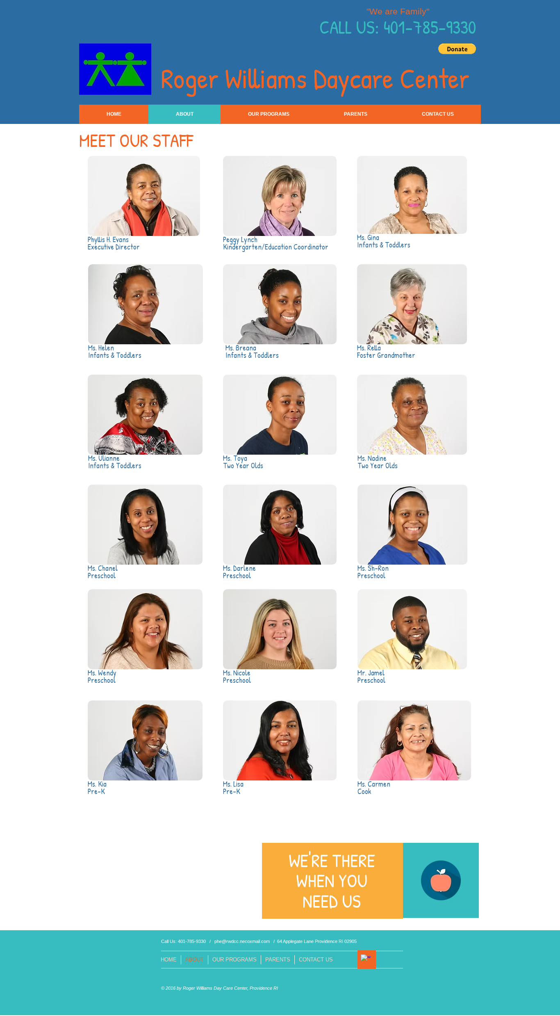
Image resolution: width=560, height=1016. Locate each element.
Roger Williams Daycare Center (315, 78)
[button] (457, 48)
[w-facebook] (366, 959)
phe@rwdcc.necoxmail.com (242, 941)
